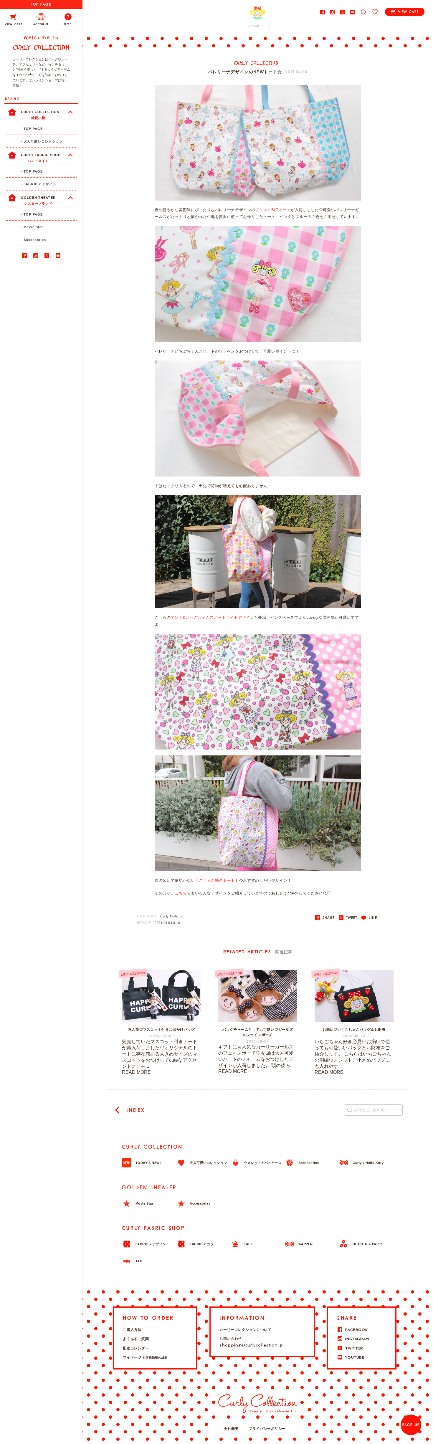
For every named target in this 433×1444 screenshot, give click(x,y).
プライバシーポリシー (267, 1429)
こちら (181, 893)
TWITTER (354, 1348)
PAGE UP (410, 1425)
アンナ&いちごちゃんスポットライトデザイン (212, 617)
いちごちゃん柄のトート (213, 880)
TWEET (350, 918)
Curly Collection (172, 916)
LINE (372, 918)
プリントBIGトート (273, 210)
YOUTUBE (354, 1357)
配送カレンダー (136, 1348)
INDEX (134, 1110)
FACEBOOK (356, 1330)
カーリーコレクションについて (245, 1330)
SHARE (328, 918)
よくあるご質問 (136, 1339)
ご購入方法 (132, 1330)
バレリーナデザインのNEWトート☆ (245, 72)
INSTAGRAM (357, 1339)
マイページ (145, 1357)
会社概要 (231, 1429)
